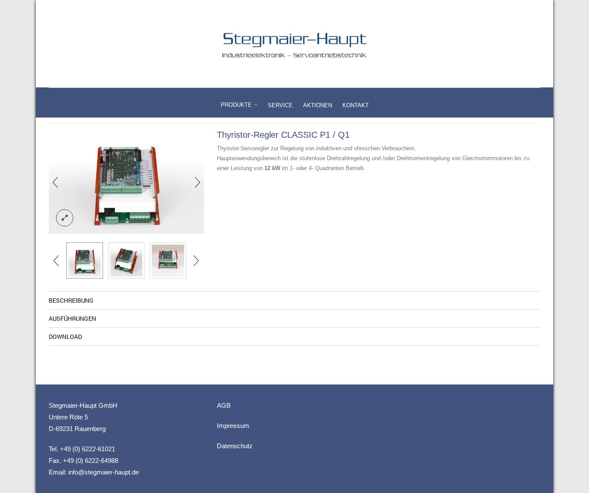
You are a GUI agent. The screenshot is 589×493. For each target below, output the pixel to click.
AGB (224, 405)
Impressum (233, 425)
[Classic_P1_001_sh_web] (168, 260)
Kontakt (355, 105)
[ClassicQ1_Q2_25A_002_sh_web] (126, 260)
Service (280, 105)
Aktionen (317, 105)
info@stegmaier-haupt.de (103, 472)
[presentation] (55, 182)
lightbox (64, 217)
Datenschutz (235, 446)
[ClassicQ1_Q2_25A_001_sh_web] (126, 182)
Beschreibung (71, 300)
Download (65, 336)
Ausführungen (72, 318)
